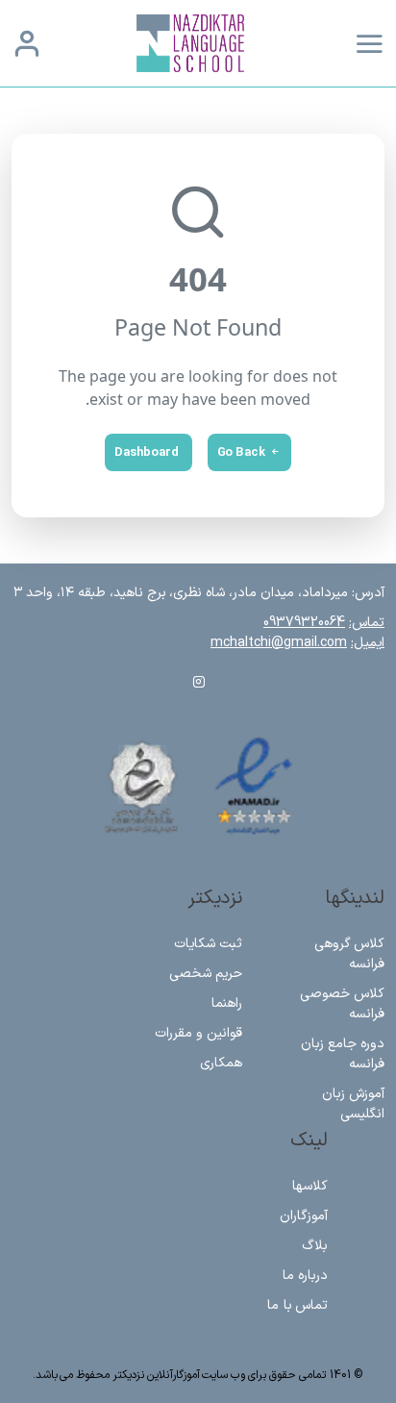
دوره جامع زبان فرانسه (343, 1054)
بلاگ (315, 1246)
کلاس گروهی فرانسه (349, 954)
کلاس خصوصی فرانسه (342, 1004)
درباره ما (305, 1275)
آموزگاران (304, 1216)
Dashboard (146, 452)
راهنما (226, 1003)
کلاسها (310, 1186)
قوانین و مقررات (198, 1033)
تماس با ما (297, 1305)
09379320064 (304, 623)
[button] (27, 43)
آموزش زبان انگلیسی (353, 1104)
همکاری (221, 1063)
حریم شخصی (205, 974)
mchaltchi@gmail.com (278, 643)
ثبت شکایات (208, 944)
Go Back (241, 452)
